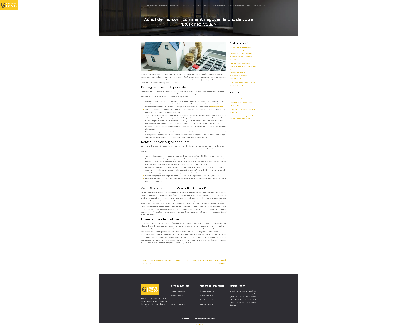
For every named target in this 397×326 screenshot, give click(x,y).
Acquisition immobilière (179, 5)
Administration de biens (201, 5)
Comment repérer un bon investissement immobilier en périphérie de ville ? (239, 75)
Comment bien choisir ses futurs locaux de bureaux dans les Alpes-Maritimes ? (241, 56)
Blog (249, 5)
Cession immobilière (236, 5)
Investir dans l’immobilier (157, 5)
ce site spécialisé (216, 107)
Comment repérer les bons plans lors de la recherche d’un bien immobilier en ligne (243, 66)
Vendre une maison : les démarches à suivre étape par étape (206, 262)
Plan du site (198, 325)
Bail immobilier (219, 5)
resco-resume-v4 (260, 5)
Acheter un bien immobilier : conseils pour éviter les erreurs (161, 262)
